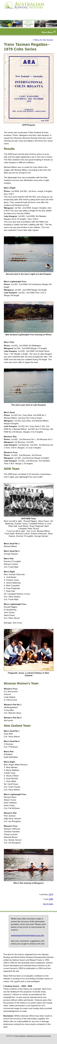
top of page (48, 904)
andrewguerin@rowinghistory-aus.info (27, 935)
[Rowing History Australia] (23, 10)
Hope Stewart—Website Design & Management (33, 1036)
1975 (51, 894)
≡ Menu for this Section (43, 40)
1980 (51, 899)
